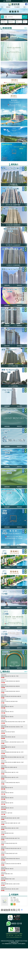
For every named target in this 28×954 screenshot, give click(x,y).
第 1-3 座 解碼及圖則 (13, 386)
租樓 (6, 16)
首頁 (2, 7)
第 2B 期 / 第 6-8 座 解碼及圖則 (13, 225)
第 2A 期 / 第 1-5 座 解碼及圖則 (13, 204)
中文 (24, 1)
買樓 (2, 16)
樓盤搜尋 (8, 7)
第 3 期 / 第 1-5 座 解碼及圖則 (13, 265)
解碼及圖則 (7, 285)
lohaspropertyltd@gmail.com (15, 937)
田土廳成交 (17, 7)
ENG (26, 1)
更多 (25, 7)
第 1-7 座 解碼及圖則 (13, 366)
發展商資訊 (19, 285)
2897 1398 (11, 935)
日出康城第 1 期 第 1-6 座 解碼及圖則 (13, 184)
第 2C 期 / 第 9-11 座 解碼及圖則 (13, 245)
